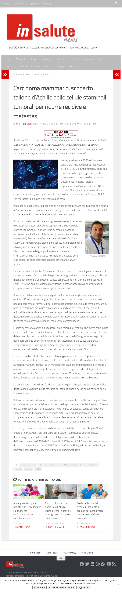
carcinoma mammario (28, 465)
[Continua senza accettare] (118, 584)
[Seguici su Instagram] (98, 564)
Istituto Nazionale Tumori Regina (72, 465)
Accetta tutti (39, 587)
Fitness (60, 59)
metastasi (18, 469)
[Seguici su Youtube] (109, 564)
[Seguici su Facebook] (82, 564)
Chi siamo (18, 3)
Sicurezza (73, 66)
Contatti (47, 3)
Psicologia (73, 59)
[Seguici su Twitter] (87, 564)
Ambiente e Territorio (29, 66)
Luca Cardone (92, 465)
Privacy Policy (69, 552)
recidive (38, 469)
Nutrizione (47, 59)
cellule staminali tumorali (48, 465)
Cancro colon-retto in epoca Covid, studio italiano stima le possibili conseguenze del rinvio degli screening (58, 511)
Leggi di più (83, 587)
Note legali (51, 552)
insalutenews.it (24, 124)
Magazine (32, 3)
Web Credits (87, 552)
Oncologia (32, 74)
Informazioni (35, 552)
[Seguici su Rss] (114, 564)
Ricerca (34, 59)
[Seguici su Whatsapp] (103, 564)
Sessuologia (87, 59)
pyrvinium (28, 469)
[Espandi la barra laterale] (5, 74)
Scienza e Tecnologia (54, 66)
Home (7, 3)
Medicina (20, 59)
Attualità (10, 66)
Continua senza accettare (61, 587)
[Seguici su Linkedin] (92, 564)
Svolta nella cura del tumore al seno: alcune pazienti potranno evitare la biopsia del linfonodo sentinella (90, 511)
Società (101, 59)
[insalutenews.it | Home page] (42, 28)
